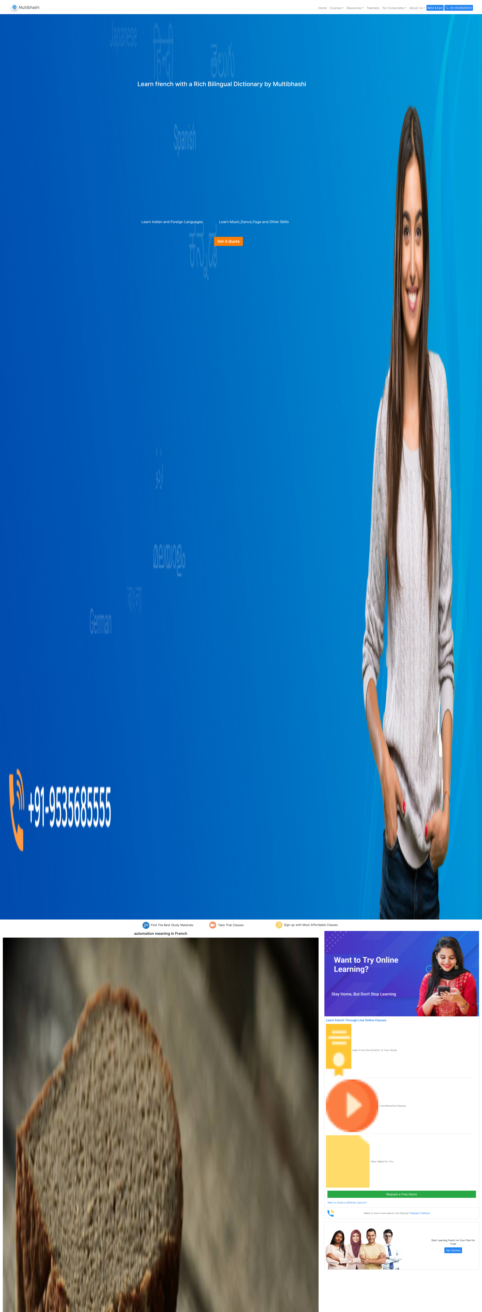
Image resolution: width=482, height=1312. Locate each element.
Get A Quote (228, 241)
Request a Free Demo (401, 1194)
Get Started (453, 1250)
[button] (336, 8)
